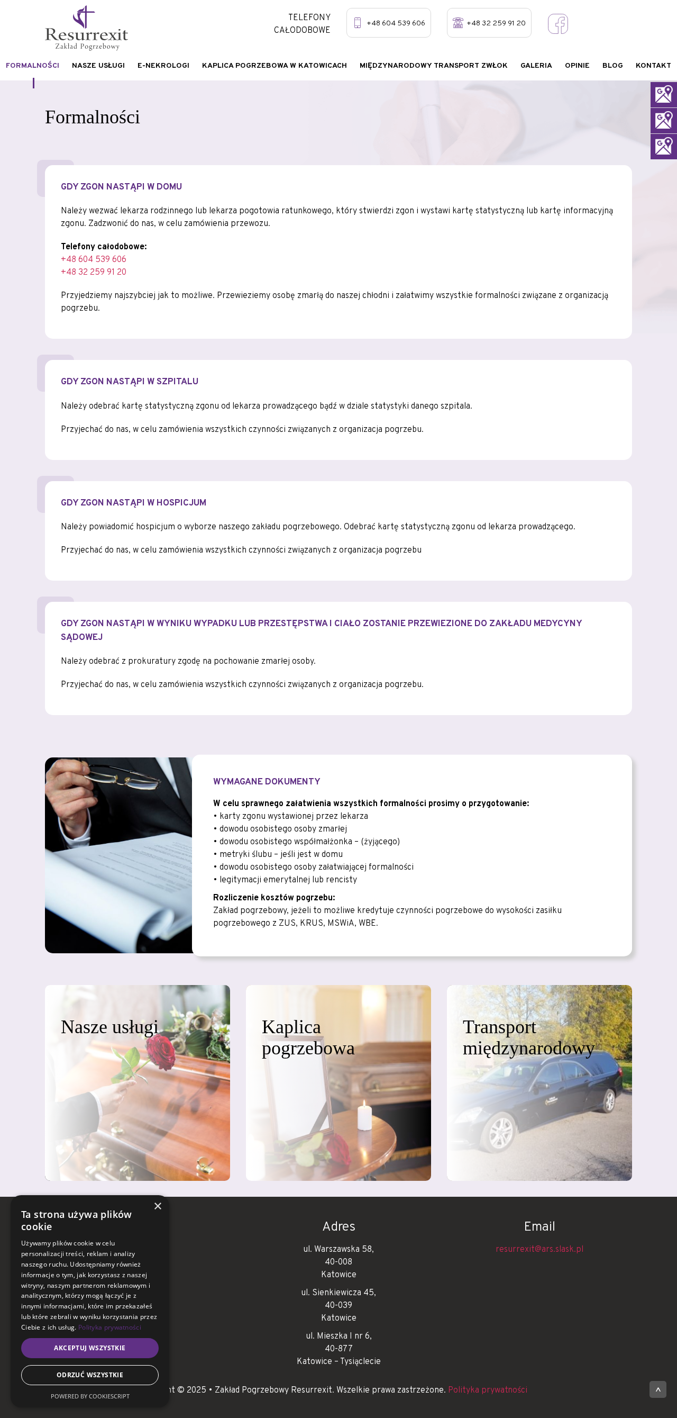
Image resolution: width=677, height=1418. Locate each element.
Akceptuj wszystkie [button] (89, 1347)
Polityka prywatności (487, 1390)
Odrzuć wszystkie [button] (90, 1374)
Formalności (32, 65)
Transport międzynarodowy (529, 1037)
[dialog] (90, 1301)
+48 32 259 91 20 (496, 23)
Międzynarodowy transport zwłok (434, 65)
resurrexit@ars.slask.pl (539, 1249)
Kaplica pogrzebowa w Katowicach (274, 65)
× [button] (157, 1207)
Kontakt (653, 65)
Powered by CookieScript (90, 1396)
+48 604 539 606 (396, 23)
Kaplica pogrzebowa (308, 1037)
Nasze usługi (98, 65)
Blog (612, 65)
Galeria (536, 65)
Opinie (577, 65)
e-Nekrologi (163, 65)
